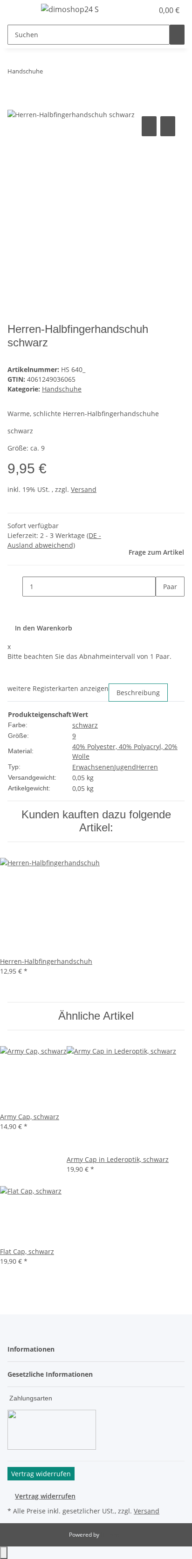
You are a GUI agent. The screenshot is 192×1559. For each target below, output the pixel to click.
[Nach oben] (3, 1552)
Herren (147, 767)
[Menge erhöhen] (163, 607)
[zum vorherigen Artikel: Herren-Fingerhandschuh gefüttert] (50, 73)
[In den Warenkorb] (14, 104)
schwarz (85, 725)
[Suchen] (177, 35)
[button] (136, 10)
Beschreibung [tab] (138, 692)
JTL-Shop (112, 1535)
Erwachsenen (93, 767)
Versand (83, 489)
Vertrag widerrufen (45, 1496)
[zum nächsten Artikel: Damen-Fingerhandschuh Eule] (67, 73)
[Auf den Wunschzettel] (167, 126)
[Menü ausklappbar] (19, 10)
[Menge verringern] (14, 587)
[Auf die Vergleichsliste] (149, 126)
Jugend (125, 767)
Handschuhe (62, 389)
